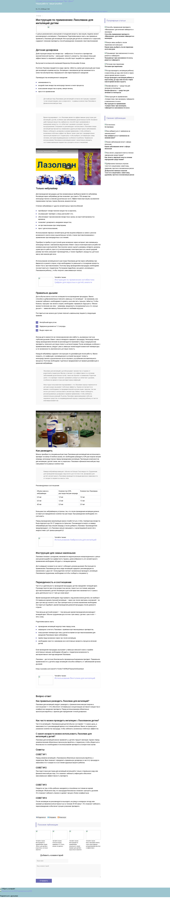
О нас (74, 11)
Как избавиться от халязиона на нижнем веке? (117, 137)
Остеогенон (109, 127)
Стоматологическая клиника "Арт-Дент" (55, 1)
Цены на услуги (46, 11)
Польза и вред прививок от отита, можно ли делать (58, 844)
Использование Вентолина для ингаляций (75, 678)
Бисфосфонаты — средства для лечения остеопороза (117, 91)
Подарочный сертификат (99, 11)
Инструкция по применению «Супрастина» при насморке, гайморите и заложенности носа (117, 106)
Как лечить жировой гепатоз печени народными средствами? (118, 158)
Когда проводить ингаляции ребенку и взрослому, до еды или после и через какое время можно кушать (119, 80)
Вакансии (79, 11)
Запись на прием (66, 11)
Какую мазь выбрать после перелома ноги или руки (119, 48)
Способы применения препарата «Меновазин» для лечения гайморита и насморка (119, 36)
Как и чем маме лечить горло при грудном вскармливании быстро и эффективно (93, 845)
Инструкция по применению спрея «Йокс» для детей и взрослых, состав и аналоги (42, 846)
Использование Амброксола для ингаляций (75, 540)
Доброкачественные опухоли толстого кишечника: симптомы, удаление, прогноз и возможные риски (119, 173)
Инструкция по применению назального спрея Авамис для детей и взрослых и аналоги (75, 846)
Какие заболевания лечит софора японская (117, 148)
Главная (38, 11)
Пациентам (86, 11)
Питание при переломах (113, 66)
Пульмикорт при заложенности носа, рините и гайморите (119, 59)
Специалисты (56, 11)
